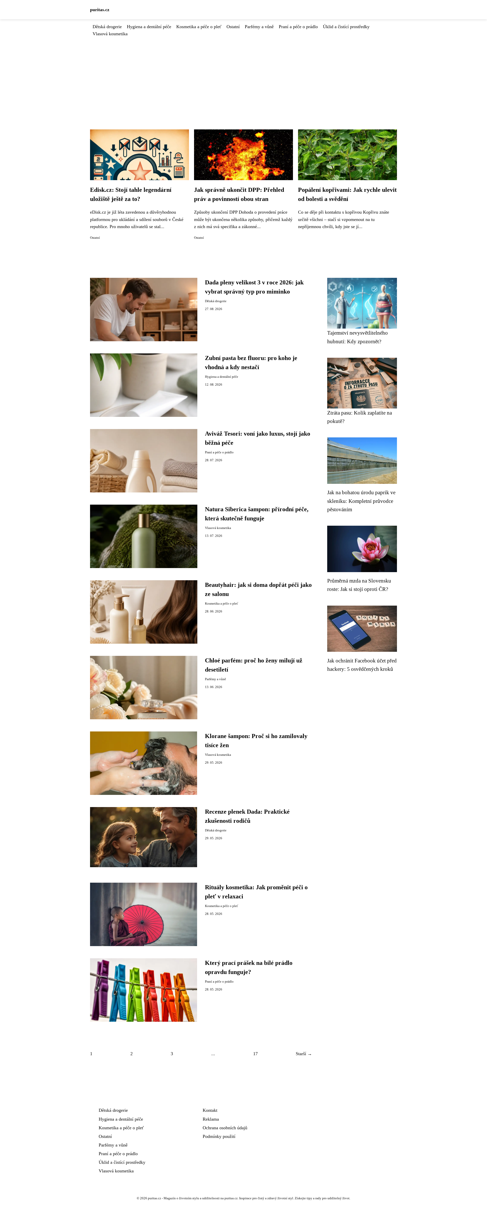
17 (255, 1053)
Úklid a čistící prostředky (346, 26)
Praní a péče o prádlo (298, 26)
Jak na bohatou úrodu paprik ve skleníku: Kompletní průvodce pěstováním (361, 500)
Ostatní (233, 26)
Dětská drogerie (107, 26)
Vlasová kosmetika (110, 33)
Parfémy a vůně (259, 26)
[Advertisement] (243, 75)
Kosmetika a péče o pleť (198, 26)
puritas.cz (99, 9)
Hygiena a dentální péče (149, 26)
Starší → (304, 1053)
